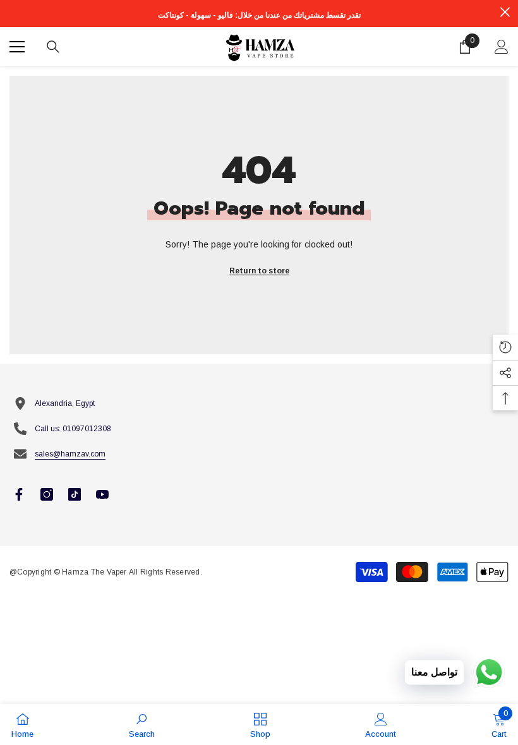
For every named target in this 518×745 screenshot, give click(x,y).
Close (505, 12)
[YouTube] (102, 494)
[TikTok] (74, 494)
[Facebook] (19, 494)
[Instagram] (46, 494)
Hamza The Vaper (94, 572)
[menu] (17, 46)
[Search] (53, 46)
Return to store (259, 270)
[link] (142, 724)
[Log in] (502, 47)
